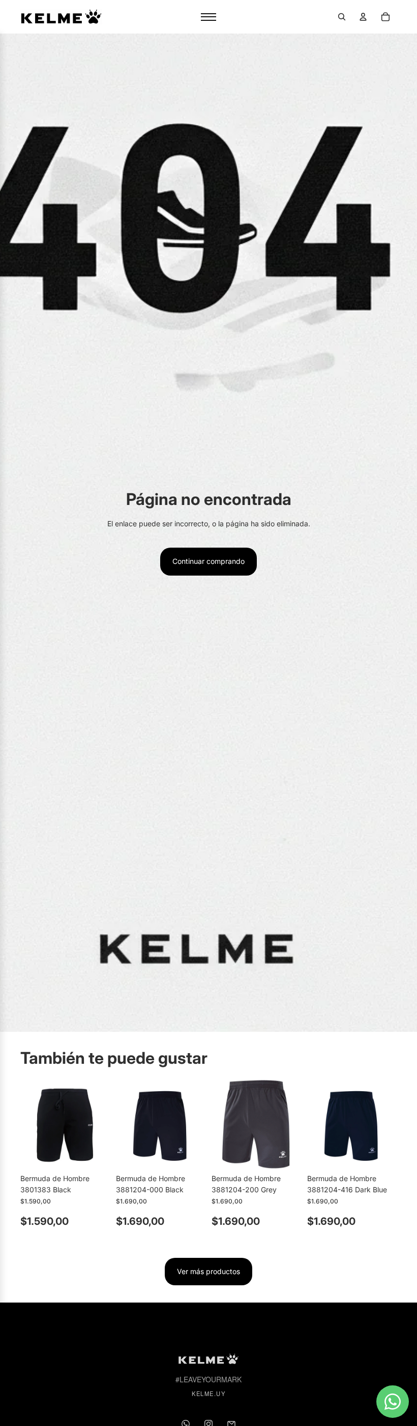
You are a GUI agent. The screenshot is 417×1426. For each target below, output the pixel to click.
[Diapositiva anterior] (28, 1124)
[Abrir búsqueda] (342, 17)
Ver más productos (208, 1271)
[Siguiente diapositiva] (102, 1124)
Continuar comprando (208, 561)
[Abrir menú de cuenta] (363, 17)
